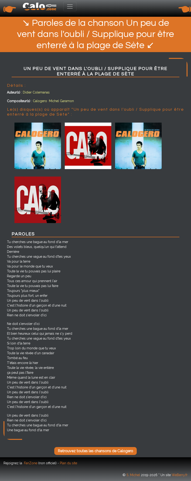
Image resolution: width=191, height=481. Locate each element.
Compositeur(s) (18, 101)
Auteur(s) (13, 92)
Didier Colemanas (36, 92)
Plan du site (68, 463)
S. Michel (133, 475)
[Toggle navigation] (69, 6)
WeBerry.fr (180, 475)
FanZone (30, 463)
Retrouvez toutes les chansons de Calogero (95, 451)
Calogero (40, 101)
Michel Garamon (61, 101)
